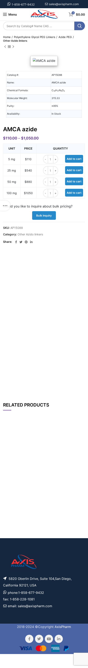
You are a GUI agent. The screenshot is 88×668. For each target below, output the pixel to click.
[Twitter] (21, 242)
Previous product (5, 47)
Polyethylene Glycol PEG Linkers (34, 37)
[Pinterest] (26, 242)
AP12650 (10, 509)
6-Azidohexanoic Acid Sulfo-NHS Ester (27, 473)
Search (79, 26)
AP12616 (10, 473)
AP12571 (10, 457)
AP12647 (10, 535)
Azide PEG (65, 37)
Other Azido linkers (15, 40)
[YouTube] (49, 639)
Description (59, 258)
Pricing (76, 457)
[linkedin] (31, 242)
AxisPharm (63, 627)
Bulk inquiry (44, 215)
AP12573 (10, 524)
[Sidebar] (5, 205)
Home (7, 37)
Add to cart (74, 158)
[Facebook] (16, 242)
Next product (13, 47)
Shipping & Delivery (56, 385)
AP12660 (10, 490)
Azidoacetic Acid (27, 525)
